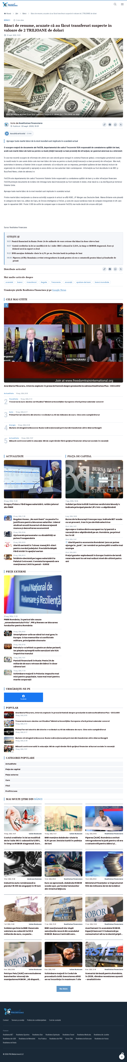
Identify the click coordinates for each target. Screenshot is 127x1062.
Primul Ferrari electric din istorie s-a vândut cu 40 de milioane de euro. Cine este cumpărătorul (54, 415)
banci (19, 282)
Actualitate (9, 393)
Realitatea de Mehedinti (27, 1039)
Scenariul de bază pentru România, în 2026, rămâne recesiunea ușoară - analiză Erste (104, 976)
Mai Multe (64, 989)
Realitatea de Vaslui (102, 1039)
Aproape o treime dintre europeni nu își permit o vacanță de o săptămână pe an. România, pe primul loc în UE (92, 532)
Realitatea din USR (9, 1039)
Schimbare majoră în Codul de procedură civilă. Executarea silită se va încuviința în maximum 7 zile (63, 976)
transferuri (32, 282)
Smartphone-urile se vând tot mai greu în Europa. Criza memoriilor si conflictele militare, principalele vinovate (35, 637)
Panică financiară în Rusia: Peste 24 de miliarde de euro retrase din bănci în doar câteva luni (55, 241)
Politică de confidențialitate (36, 1020)
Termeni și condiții (18, 1020)
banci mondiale (102, 282)
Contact (6, 1020)
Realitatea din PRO (55, 1039)
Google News (59, 289)
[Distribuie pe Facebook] (110, 124)
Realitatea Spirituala (53, 1035)
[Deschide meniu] (122, 4)
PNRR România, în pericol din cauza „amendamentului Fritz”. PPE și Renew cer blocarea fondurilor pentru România (31, 622)
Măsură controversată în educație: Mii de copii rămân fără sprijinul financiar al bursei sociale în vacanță (58, 441)
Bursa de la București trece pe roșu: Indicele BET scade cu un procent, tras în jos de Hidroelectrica (93, 521)
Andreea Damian (34, 879)
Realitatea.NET (8, 1035)
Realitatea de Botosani (84, 1039)
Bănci (24, 14)
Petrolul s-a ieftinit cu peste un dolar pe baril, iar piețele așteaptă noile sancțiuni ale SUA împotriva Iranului (37, 650)
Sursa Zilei (69, 1039)
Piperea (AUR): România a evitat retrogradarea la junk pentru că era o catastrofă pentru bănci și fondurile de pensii (64, 259)
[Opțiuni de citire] (122, 1057)
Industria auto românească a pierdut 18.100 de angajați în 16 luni (22, 884)
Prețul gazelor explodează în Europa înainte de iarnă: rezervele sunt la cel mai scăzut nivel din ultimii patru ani (93, 558)
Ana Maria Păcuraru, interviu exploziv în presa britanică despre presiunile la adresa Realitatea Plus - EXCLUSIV (62, 386)
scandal (9, 282)
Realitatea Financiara (30, 123)
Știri (17, 14)
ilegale (44, 282)
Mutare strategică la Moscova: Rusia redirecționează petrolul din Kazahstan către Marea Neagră (55, 428)
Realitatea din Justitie (101, 1035)
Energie (12, 425)
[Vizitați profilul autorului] (6, 124)
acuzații (68, 282)
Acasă (8, 14)
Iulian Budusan (35, 834)
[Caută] (115, 5)
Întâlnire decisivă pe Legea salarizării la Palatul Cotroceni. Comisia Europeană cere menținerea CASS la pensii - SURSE (36, 561)
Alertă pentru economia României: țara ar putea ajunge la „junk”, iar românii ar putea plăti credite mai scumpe (94, 545)
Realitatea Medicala (84, 1035)
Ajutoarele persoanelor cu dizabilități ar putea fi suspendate (34, 537)
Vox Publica (42, 1039)
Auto (11, 412)
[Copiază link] (104, 124)
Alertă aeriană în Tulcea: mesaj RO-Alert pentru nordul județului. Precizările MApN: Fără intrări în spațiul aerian (35, 548)
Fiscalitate (13, 399)
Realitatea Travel (68, 1035)
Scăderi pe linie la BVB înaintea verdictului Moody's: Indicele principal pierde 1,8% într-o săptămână (92, 506)
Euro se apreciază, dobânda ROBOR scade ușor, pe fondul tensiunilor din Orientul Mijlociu (63, 886)
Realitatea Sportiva (22, 1035)
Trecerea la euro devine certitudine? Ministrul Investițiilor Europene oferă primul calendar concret (56, 402)
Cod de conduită (55, 1020)
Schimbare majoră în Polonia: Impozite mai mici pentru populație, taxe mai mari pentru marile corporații (36, 676)
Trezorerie (56, 282)
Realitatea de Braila (9, 1043)
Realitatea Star (37, 1035)
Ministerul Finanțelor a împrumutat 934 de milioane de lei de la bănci (104, 884)
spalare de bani (83, 282)
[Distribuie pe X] (121, 124)
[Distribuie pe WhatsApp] (115, 124)
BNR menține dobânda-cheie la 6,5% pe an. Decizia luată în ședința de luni (47, 253)
